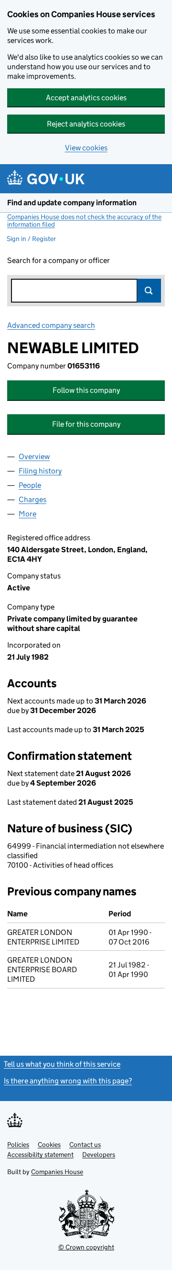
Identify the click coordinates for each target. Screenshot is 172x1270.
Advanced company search (51, 325)
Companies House (57, 1171)
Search (149, 291)
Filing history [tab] (40, 470)
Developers (98, 1154)
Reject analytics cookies (86, 123)
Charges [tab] (32, 499)
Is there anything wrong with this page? (68, 1080)
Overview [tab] (34, 456)
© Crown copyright (86, 1247)
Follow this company (86, 390)
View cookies (86, 147)
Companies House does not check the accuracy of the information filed (84, 220)
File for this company (86, 424)
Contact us (85, 1144)
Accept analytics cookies (86, 97)
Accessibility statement (40, 1154)
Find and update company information (72, 202)
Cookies (49, 1144)
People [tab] (30, 485)
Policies (18, 1144)
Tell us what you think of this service (62, 1064)
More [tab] (27, 513)
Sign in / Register (31, 238)
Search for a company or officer (58, 260)
